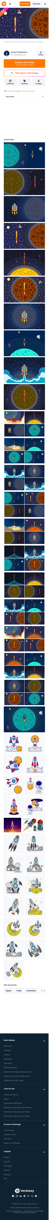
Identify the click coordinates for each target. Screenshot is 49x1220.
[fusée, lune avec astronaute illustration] (14, 848)
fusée (19, 1201)
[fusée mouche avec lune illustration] (14, 742)
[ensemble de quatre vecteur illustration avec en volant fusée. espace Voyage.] (24, 423)
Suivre (41, 55)
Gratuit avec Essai (24, 63)
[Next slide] (39, 1201)
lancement (31, 1201)
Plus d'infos (10, 95)
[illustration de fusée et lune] (14, 1075)
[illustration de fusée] (14, 927)
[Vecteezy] (3, 3)
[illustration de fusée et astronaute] (14, 969)
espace (8, 1201)
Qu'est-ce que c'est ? (28, 91)
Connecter (36, 4)
